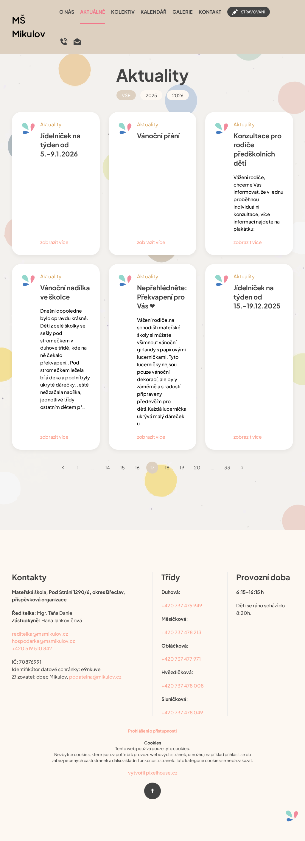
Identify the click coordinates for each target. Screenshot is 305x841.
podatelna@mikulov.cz (95, 677)
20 (197, 467)
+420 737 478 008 (182, 685)
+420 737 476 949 (181, 605)
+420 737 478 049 (182, 712)
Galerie (182, 12)
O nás (66, 12)
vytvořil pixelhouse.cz (152, 772)
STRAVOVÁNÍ (253, 12)
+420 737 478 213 (181, 632)
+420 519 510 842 (32, 648)
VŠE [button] (126, 95)
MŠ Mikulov (28, 27)
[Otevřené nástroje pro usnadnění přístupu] (292, 816)
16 (137, 467)
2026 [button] (177, 95)
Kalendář (153, 12)
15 (122, 467)
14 (107, 467)
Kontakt (210, 12)
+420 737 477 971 (181, 659)
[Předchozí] (63, 468)
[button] (152, 791)
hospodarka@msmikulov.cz (43, 641)
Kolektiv (123, 12)
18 (167, 467)
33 (227, 467)
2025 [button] (151, 95)
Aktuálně (92, 12)
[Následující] (242, 468)
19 (182, 467)
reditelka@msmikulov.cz (40, 634)
